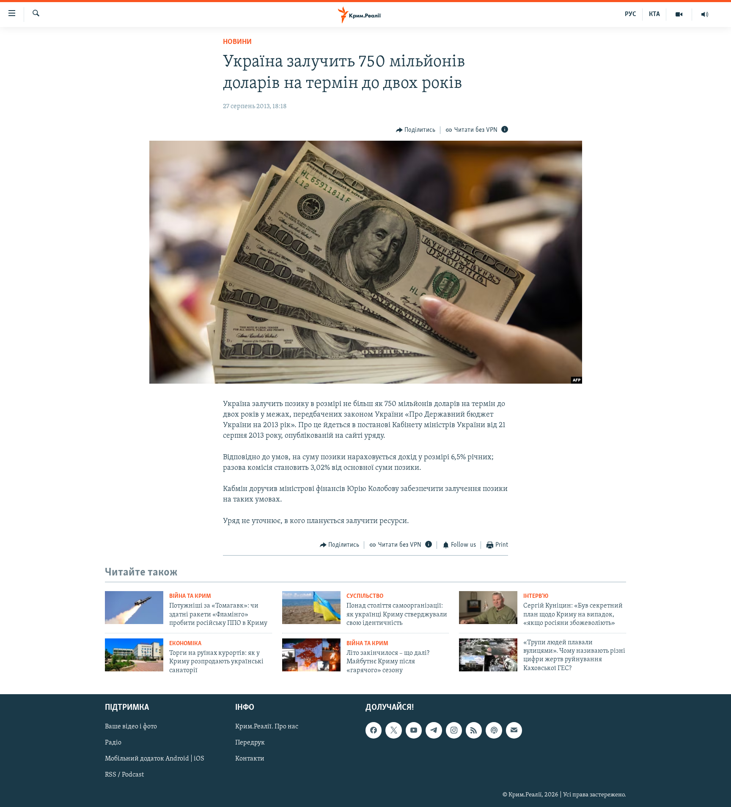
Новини (237, 42)
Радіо (113, 742)
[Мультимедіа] (679, 14)
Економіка (185, 644)
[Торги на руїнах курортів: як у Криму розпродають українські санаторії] (134, 654)
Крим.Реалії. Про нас (266, 726)
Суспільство (364, 596)
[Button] (416, 130)
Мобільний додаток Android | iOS (154, 758)
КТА (654, 14)
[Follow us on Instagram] (454, 730)
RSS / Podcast (124, 775)
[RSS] (474, 730)
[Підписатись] (514, 730)
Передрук (250, 742)
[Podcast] (494, 730)
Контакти (249, 758)
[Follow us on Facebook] (374, 730)
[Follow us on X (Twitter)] (393, 730)
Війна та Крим (190, 596)
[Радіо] (704, 14)
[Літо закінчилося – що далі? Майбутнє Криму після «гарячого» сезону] (311, 654)
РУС (630, 14)
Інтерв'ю (535, 596)
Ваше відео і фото (131, 726)
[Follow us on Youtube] (414, 730)
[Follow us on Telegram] (434, 730)
